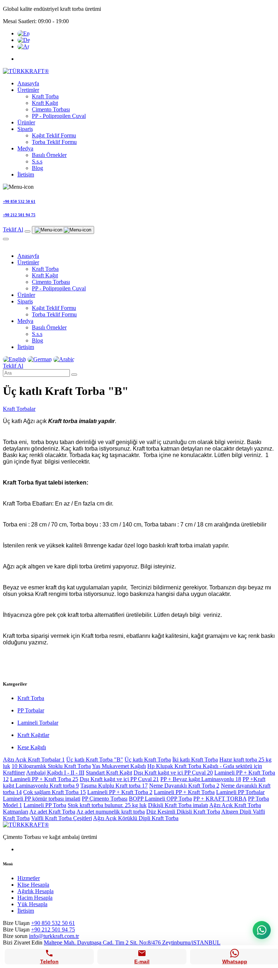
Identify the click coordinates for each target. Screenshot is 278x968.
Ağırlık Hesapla (35, 891)
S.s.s (37, 161)
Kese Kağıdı (31, 747)
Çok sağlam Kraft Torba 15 (54, 792)
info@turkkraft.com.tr (54, 936)
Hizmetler (28, 878)
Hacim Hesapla (34, 898)
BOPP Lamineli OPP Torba (160, 799)
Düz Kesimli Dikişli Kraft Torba (183, 812)
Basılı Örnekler (49, 155)
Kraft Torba (45, 96)
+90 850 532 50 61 (53, 923)
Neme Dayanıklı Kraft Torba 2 (184, 785)
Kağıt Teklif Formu (54, 135)
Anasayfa (28, 83)
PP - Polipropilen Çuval (59, 116)
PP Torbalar (30, 710)
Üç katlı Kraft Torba (148, 759)
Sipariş (25, 129)
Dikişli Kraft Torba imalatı (178, 805)
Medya (25, 148)
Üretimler (28, 90)
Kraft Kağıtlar (33, 735)
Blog (37, 168)
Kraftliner (14, 772)
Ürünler (26, 122)
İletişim (25, 174)
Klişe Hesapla (33, 885)
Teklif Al (13, 229)
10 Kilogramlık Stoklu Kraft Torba (51, 766)
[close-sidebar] (6, 239)
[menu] (63, 230)
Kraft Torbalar (19, 409)
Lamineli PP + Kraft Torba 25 (44, 779)
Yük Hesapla (32, 904)
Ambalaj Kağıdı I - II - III (55, 772)
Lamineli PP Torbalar (240, 792)
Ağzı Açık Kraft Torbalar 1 (34, 759)
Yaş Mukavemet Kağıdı (119, 766)
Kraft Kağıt (45, 103)
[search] (27, 231)
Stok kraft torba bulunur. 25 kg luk (107, 805)
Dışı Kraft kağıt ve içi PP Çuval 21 (119, 779)
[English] (23, 33)
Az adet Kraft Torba (52, 812)
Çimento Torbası (51, 109)
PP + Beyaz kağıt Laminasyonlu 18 (200, 779)
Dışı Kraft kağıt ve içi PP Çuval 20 (173, 772)
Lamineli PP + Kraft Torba (184, 792)
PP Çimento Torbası (104, 799)
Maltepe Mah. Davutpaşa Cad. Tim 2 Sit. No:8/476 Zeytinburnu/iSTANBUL (132, 942)
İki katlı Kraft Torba (195, 759)
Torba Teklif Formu (54, 142)
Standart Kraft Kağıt (109, 772)
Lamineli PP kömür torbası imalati (41, 799)
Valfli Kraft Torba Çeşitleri (61, 818)
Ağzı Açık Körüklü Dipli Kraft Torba (135, 818)
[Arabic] (23, 46)
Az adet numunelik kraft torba (110, 812)
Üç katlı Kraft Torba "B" (94, 759)
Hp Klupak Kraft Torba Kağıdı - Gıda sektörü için (204, 766)
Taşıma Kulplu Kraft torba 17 (114, 785)
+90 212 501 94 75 (53, 929)
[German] (23, 40)
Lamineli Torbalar (37, 723)
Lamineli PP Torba (45, 805)
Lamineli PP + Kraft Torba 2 (119, 792)
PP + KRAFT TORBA (220, 799)
